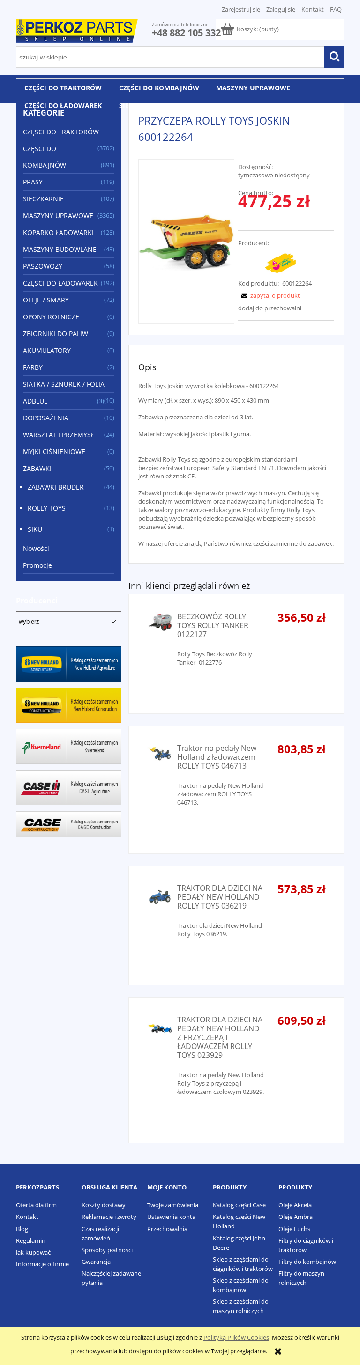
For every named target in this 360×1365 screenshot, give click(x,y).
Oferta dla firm (36, 1205)
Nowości (36, 548)
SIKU (35, 529)
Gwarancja (96, 1261)
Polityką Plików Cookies (236, 1337)
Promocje (37, 565)
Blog (22, 1229)
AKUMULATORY (47, 350)
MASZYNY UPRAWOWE (58, 215)
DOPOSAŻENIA (45, 417)
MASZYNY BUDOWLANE (60, 249)
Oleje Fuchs (294, 1229)
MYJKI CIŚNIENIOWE (54, 451)
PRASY (33, 181)
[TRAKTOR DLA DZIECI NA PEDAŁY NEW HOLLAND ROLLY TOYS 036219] (160, 897)
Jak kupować (33, 1252)
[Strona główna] (77, 29)
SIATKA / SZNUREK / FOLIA (64, 384)
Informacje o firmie (42, 1264)
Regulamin (30, 1240)
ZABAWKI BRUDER (56, 487)
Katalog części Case (239, 1205)
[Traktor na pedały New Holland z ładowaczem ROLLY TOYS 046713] (160, 753)
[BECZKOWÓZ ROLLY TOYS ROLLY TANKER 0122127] (160, 622)
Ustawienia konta (171, 1216)
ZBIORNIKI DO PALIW (55, 333)
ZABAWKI (37, 468)
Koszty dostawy (104, 1205)
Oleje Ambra (295, 1216)
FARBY (33, 367)
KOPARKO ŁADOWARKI (58, 232)
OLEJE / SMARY (46, 299)
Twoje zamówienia (172, 1205)
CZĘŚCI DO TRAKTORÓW (61, 131)
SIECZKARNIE (43, 198)
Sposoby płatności (107, 1250)
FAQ (336, 9)
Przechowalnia (167, 1229)
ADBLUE (35, 400)
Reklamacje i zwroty (109, 1216)
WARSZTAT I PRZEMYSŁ (58, 434)
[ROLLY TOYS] (280, 262)
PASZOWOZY (42, 266)
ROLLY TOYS (47, 508)
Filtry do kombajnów (307, 1261)
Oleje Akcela (295, 1205)
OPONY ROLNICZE (51, 316)
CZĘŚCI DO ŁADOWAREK (60, 283)
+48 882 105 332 (186, 32)
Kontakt (312, 9)
